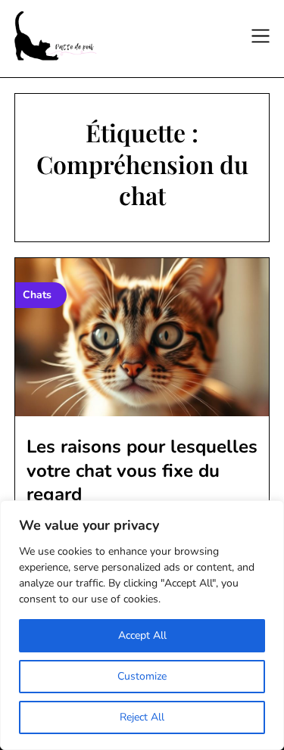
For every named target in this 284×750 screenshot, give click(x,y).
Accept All (142, 635)
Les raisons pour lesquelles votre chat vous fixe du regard (142, 470)
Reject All (142, 717)
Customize (142, 676)
